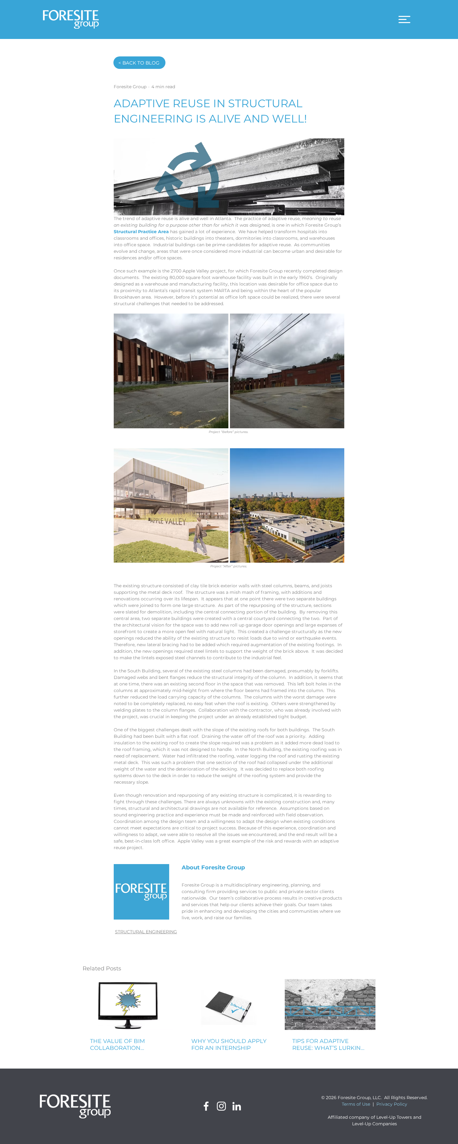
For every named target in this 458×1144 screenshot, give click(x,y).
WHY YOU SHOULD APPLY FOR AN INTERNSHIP (228, 1044)
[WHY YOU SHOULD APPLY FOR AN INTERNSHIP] (229, 1004)
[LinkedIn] (237, 1106)
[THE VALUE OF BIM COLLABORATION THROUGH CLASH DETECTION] (128, 1004)
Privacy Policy (391, 1104)
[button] (404, 19)
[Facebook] (206, 1106)
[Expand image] (171, 371)
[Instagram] (221, 1106)
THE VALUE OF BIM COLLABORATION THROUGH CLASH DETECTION (117, 1044)
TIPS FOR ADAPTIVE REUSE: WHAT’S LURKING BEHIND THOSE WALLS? (328, 1044)
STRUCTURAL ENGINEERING (146, 932)
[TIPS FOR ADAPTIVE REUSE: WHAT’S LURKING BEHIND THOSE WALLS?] (330, 1004)
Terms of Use (356, 1104)
